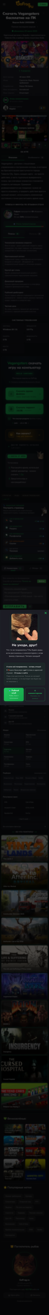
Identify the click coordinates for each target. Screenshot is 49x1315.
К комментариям (35, 694)
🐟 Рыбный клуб (14, 694)
